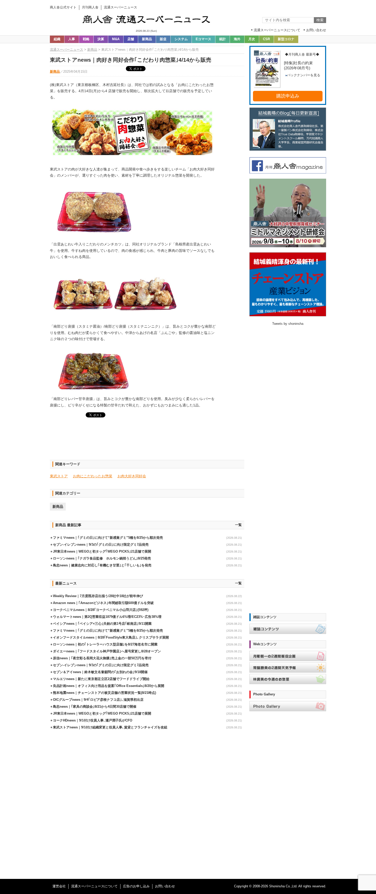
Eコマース (203, 39)
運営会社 (59, 886)
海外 (237, 39)
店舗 (130, 39)
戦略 (86, 39)
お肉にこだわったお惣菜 (92, 476)
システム (181, 39)
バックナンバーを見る (303, 75)
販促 (163, 39)
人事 (71, 39)
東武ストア (59, 476)
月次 (251, 39)
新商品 (147, 39)
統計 (222, 39)
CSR (266, 39)
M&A (115, 39)
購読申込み (287, 96)
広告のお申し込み (136, 886)
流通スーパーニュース (66, 49)
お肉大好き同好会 (131, 476)
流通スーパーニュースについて (94, 886)
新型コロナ (286, 39)
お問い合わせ (165, 886)
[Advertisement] (147, 441)
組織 (57, 39)
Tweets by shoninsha (287, 324)
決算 (100, 39)
